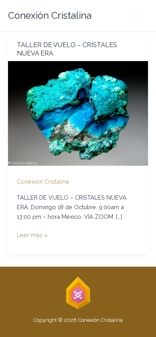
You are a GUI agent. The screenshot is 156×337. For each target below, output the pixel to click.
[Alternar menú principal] (137, 16)
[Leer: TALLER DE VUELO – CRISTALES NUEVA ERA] (78, 112)
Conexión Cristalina (50, 15)
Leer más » (32, 235)
